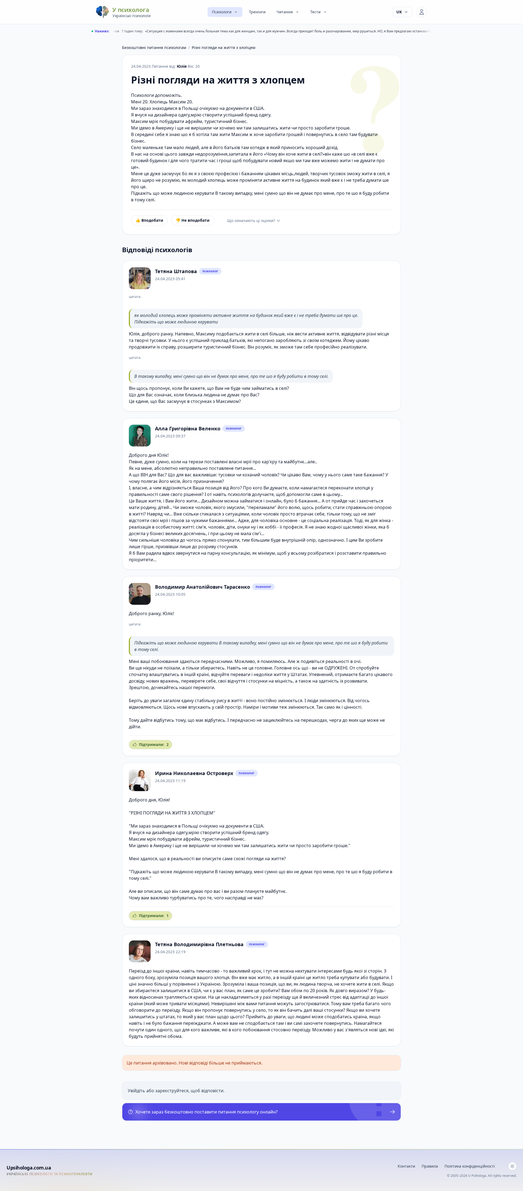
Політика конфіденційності (470, 1166)
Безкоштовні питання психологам (154, 47)
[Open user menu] (421, 12)
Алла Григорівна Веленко (187, 428)
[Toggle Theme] (512, 1166)
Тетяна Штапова (176, 271)
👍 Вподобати (149, 220)
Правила (430, 1166)
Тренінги (257, 11)
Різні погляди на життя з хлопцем (223, 47)
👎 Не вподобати (192, 220)
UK (399, 11)
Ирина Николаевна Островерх (194, 773)
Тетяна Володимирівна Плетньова (199, 944)
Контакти (406, 1166)
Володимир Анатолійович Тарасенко (202, 587)
